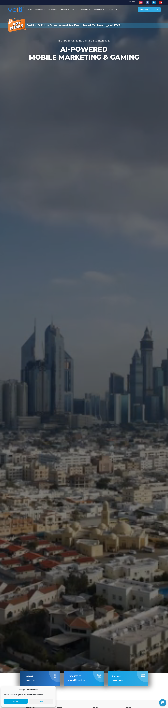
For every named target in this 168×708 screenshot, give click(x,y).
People (64, 9)
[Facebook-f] (147, 2)
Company (39, 9)
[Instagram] (141, 2)
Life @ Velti (97, 9)
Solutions (52, 9)
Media (74, 9)
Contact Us (112, 9)
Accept (16, 701)
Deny (41, 701)
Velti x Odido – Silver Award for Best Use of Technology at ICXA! (74, 25)
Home (30, 9)
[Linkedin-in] (154, 2)
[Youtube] (160, 2)
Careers (84, 9)
